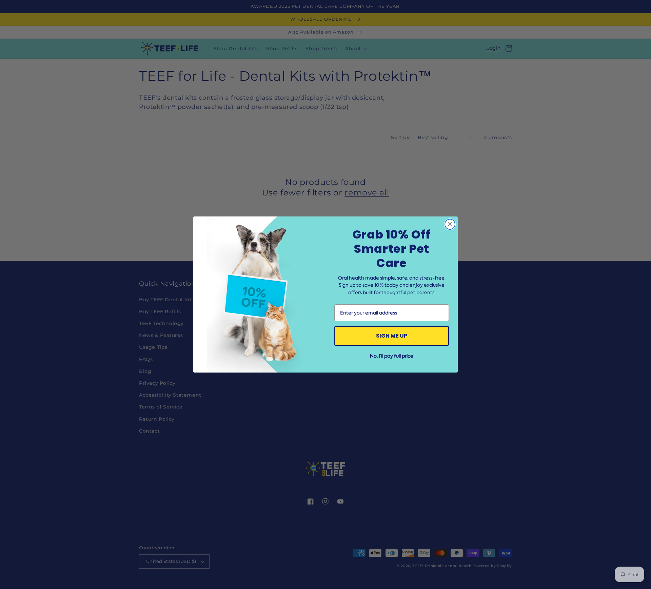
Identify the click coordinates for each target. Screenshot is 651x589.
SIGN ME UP (391, 336)
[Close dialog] (450, 224)
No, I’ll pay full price (391, 356)
